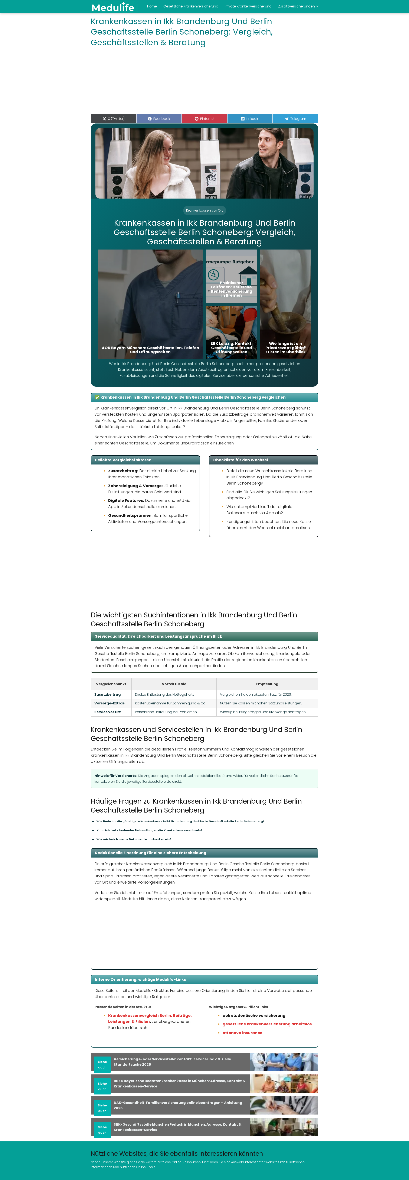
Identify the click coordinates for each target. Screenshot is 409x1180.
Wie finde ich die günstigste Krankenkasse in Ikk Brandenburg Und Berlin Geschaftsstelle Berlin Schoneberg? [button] (180, 821)
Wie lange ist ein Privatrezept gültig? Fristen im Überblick (285, 348)
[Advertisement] (204, 82)
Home (152, 6)
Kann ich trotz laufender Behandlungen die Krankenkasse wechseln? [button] (149, 830)
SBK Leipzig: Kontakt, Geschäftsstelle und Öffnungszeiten (231, 348)
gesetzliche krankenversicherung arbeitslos (267, 1024)
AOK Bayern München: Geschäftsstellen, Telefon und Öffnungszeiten (150, 350)
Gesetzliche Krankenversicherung (190, 6)
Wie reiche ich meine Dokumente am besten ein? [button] (133, 839)
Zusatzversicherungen (296, 6)
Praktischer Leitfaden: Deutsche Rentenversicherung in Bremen (231, 289)
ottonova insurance (242, 1032)
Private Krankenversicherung (248, 6)
